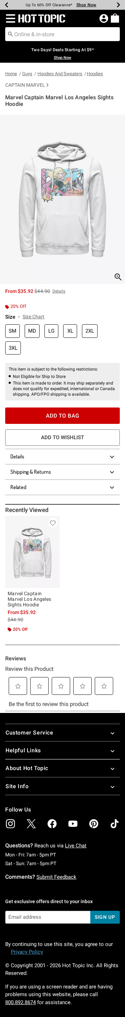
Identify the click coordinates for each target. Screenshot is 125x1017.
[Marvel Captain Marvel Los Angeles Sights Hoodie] (32, 552)
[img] (10, 823)
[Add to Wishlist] (53, 523)
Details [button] (58, 291)
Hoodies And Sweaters (60, 73)
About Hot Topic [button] (27, 768)
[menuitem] (114, 18)
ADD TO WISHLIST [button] (62, 437)
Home (11, 73)
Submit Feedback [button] (56, 877)
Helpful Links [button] (23, 750)
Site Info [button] (17, 786)
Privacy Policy (27, 952)
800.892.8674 (20, 1002)
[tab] (62, 199)
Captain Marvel (25, 85)
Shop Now (86, 4)
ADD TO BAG (63, 415)
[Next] (118, 5)
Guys (27, 73)
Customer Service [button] (29, 732)
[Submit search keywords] (10, 34)
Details (17, 456)
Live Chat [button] (75, 846)
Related (18, 487)
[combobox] (62, 34)
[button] (9, 18)
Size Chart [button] (33, 316)
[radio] (12, 331)
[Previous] (6, 5)
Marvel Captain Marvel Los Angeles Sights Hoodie (29, 599)
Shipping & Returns (30, 471)
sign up (105, 917)
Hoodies (95, 73)
